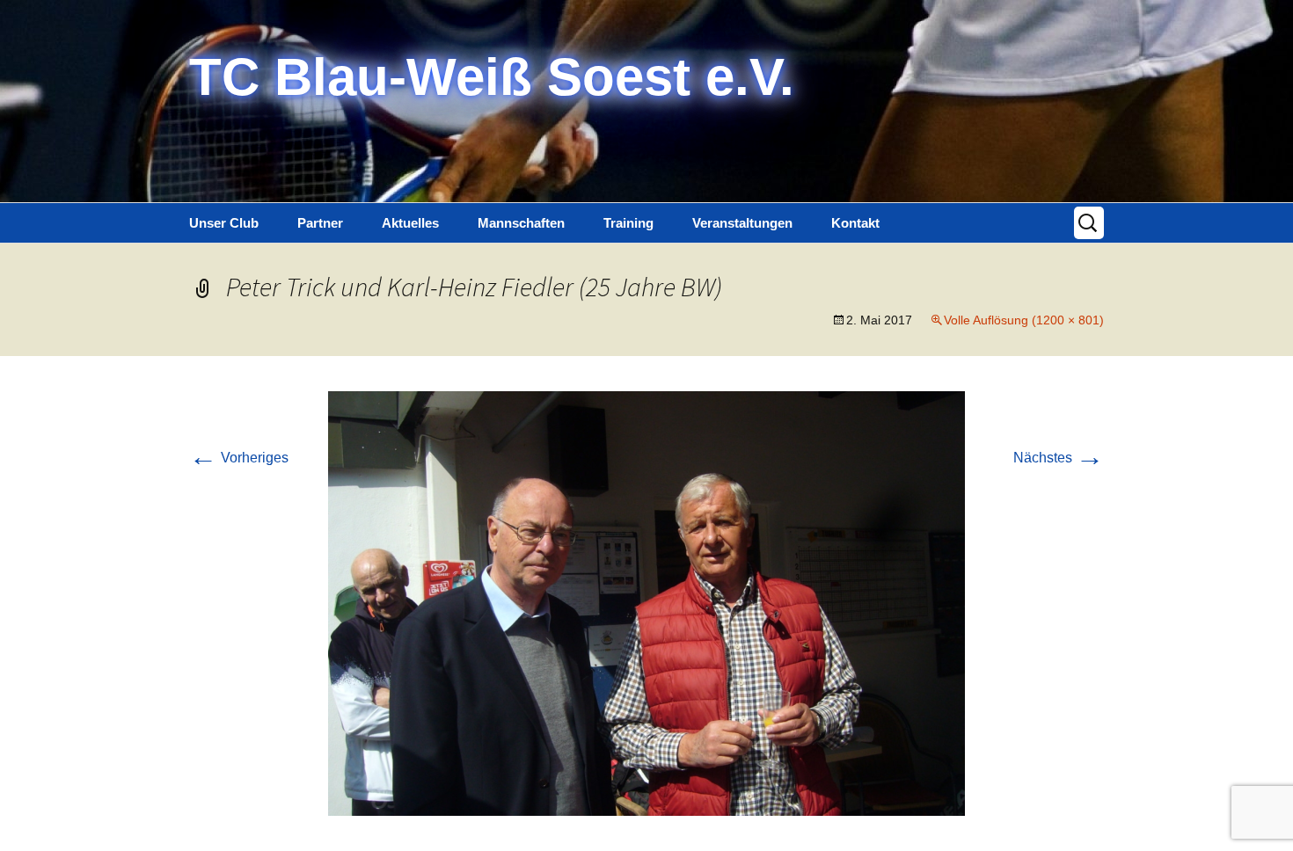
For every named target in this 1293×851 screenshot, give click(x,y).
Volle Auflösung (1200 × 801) (1024, 320)
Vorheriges (239, 457)
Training (628, 222)
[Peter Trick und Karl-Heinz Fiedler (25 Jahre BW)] (646, 602)
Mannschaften (521, 222)
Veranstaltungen (742, 222)
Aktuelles (410, 222)
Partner (320, 222)
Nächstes (1058, 457)
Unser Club (224, 222)
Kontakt (855, 222)
